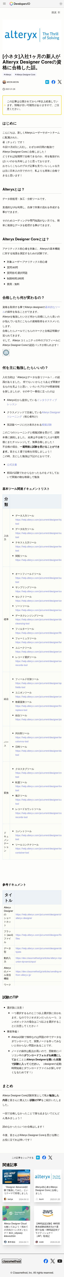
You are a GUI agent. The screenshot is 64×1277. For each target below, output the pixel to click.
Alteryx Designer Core (26, 74)
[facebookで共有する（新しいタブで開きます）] (53, 82)
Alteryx (8, 74)
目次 (54, 12)
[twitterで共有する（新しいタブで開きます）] (60, 82)
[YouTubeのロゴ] (59, 1261)
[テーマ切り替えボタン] (61, 4)
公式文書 (12, 464)
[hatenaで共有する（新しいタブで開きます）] (47, 82)
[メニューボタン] (4, 4)
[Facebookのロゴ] (46, 1261)
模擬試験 (47, 424)
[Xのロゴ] (52, 1261)
